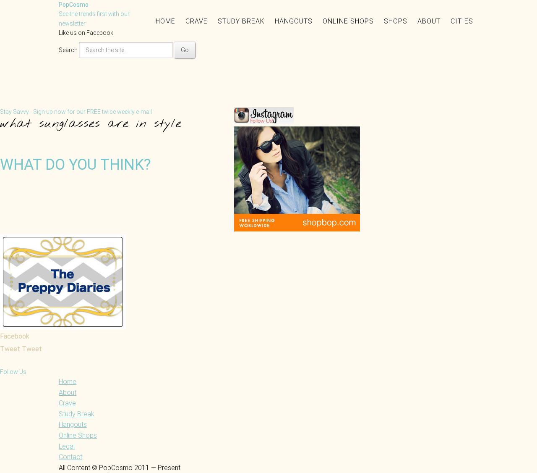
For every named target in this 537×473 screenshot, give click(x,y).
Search (68, 50)
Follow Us (13, 371)
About (429, 21)
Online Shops (348, 21)
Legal (67, 446)
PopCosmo (74, 4)
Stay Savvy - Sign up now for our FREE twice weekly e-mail (76, 111)
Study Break (241, 21)
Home (165, 21)
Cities (462, 21)
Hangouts (294, 21)
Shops (395, 21)
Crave (196, 21)
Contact (70, 457)
